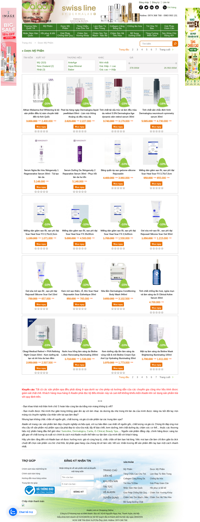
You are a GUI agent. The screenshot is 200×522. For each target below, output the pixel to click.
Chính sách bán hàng (31, 473)
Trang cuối (165, 49)
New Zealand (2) (45, 66)
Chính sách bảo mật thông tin (34, 469)
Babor (71, 69)
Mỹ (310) (41, 62)
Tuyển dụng (111, 497)
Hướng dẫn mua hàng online (34, 478)
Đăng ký (156, 2)
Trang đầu (124, 49)
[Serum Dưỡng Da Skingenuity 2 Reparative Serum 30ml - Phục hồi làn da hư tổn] (79, 166)
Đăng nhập (144, 2)
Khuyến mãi (110, 481)
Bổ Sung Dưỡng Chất (134, 34)
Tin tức (108, 486)
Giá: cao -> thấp (107, 69)
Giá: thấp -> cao (107, 66)
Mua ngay (41, 126)
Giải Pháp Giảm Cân (169, 27)
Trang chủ (27, 42)
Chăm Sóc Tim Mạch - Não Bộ (99, 34)
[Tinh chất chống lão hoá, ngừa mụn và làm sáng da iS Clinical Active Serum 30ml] (156, 287)
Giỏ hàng (171, 7)
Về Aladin (109, 492)
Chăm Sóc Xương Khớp (82, 34)
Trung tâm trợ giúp (30, 483)
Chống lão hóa (134, 26)
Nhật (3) (41, 69)
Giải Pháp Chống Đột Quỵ (65, 34)
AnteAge (72, 62)
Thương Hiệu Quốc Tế (30, 27)
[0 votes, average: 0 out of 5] (47, 131)
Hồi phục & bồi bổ (48, 34)
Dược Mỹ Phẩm (65, 27)
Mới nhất (103, 62)
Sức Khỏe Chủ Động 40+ (169, 34)
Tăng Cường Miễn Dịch (152, 34)
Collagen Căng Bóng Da (117, 27)
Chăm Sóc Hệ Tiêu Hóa (117, 34)
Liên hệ (166, 2)
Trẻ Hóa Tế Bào (152, 27)
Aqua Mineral (75, 66)
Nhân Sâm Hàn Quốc (30, 34)
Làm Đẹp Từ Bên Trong (100, 27)
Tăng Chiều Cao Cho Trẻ (82, 27)
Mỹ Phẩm (47, 26)
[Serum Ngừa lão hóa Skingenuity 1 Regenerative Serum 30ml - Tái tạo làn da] (41, 166)
